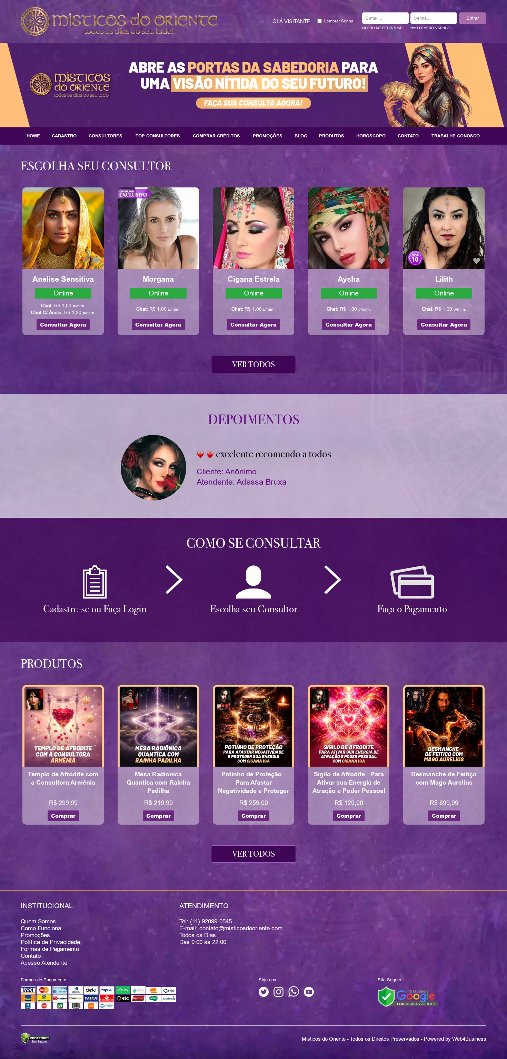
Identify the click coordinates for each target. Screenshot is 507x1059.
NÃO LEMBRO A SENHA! (430, 28)
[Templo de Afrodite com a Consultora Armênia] (63, 725)
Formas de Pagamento (50, 948)
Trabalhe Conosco (455, 136)
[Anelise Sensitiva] (63, 228)
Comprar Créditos (216, 136)
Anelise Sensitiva (63, 279)
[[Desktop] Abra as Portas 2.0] (253, 84)
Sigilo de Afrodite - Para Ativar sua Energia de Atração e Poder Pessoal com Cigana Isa (348, 786)
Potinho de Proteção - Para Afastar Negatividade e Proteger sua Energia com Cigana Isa (254, 791)
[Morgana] (158, 228)
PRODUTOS (51, 663)
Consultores (105, 136)
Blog (301, 136)
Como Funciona (41, 928)
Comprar (63, 815)
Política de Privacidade (50, 942)
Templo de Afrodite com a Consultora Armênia (63, 778)
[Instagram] (279, 995)
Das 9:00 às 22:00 (202, 942)
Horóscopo (371, 136)
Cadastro (64, 136)
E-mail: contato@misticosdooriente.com (230, 928)
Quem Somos (38, 921)
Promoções (267, 136)
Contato (408, 136)
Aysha (349, 279)
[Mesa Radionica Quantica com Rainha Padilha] (158, 725)
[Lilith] (444, 228)
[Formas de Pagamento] (98, 1008)
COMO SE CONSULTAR (253, 543)
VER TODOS (253, 364)
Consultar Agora (63, 324)
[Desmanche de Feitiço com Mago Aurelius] (444, 725)
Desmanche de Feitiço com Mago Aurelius (444, 778)
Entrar (473, 18)
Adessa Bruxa (262, 481)
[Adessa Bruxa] (153, 467)
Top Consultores (158, 136)
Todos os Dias (197, 935)
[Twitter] (264, 995)
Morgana (158, 279)
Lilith (444, 279)
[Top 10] (415, 257)
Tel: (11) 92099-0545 (205, 921)
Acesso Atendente (44, 962)
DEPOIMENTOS (253, 419)
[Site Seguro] (408, 996)
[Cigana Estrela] (253, 228)
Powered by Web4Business (455, 1038)
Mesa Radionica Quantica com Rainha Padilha (158, 782)
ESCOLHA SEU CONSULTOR (96, 166)
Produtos (331, 136)
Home (33, 136)
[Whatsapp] (293, 995)
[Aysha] (348, 228)
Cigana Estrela (254, 279)
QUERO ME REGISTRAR (382, 28)
